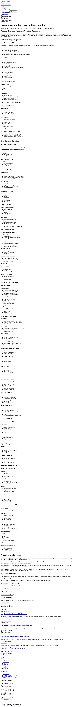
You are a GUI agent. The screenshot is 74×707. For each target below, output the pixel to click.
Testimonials (6, 664)
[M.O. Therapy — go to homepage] (6, 2)
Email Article (10, 594)
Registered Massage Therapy (10, 675)
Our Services (6, 662)
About (2, 6)
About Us (5, 660)
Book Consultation (5, 588)
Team (2, 9)
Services (3, 8)
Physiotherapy (6, 674)
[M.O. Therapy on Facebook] (3, 655)
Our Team (5, 663)
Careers (7, 9)
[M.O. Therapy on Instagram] (1, 655)
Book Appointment (7, 699)
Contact (10, 9)
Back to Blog (5, 14)
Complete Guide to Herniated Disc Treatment (14, 614)
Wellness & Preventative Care (10, 677)
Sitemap (9, 705)
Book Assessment (5, 602)
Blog (4, 9)
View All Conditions (8, 683)
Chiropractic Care (7, 676)
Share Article (4, 594)
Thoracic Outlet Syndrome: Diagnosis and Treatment (16, 625)
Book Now (14, 12)
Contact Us (6, 668)
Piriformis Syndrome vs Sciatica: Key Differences (15, 636)
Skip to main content (5, 1)
